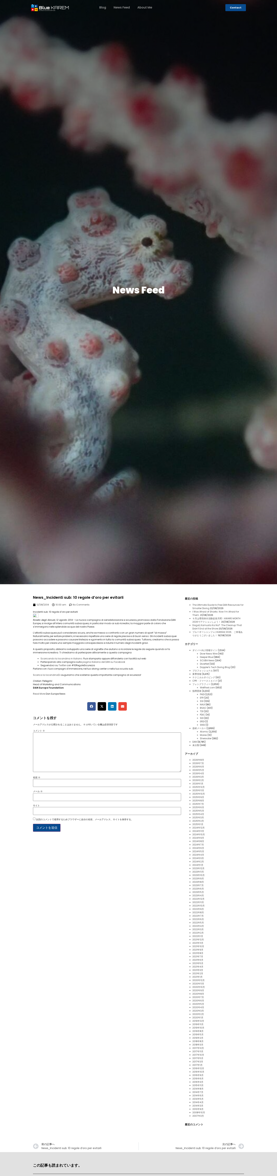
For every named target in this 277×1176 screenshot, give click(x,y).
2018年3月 (197, 1044)
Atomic (204, 731)
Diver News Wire (208, 653)
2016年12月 (198, 1068)
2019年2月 (197, 1037)
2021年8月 (197, 953)
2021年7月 (197, 956)
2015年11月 (198, 1085)
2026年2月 (198, 780)
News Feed (122, 7)
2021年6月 (197, 959)
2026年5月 (198, 770)
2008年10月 (198, 1112)
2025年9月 (198, 797)
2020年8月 (198, 993)
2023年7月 (198, 885)
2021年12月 (198, 939)
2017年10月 (198, 1054)
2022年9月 (198, 909)
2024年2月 (198, 861)
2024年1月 (197, 865)
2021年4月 (197, 966)
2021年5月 (197, 963)
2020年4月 (198, 1007)
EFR (202, 697)
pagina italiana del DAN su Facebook (103, 662)
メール (38, 791)
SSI (202, 701)
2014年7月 (197, 1092)
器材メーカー (199, 728)
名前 (36, 777)
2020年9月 (198, 990)
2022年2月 (198, 932)
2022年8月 (198, 912)
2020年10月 (198, 987)
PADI (202, 694)
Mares (203, 735)
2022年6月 (198, 919)
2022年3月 (198, 929)
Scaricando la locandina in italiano (61, 658)
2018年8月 (198, 1041)
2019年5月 (198, 1034)
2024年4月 (198, 854)
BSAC (203, 707)
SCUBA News (207, 660)
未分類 (195, 745)
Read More (39, 693)
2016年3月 (197, 1082)
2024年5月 (198, 851)
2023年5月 (198, 892)
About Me (144, 7)
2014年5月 (198, 1098)
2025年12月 (198, 787)
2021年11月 (197, 943)
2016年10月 (198, 1071)
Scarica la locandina (45, 675)
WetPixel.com (207, 687)
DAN (194, 741)
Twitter (62, 665)
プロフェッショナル (202, 670)
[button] (91, 706)
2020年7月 (198, 997)
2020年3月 (198, 1010)
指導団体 (196, 691)
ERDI (202, 721)
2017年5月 (197, 1058)
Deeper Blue (206, 657)
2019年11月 (198, 1024)
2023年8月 (198, 882)
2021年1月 (197, 976)
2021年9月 (197, 949)
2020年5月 (198, 1004)
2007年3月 (198, 1115)
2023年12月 (198, 868)
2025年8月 (198, 800)
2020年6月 (198, 1000)
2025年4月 (198, 814)
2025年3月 (198, 817)
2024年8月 (198, 841)
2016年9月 (198, 1075)
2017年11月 (197, 1051)
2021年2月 (197, 973)
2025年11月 (198, 790)
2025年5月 (198, 810)
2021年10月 (198, 946)
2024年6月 (198, 848)
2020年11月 (198, 983)
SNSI (202, 724)
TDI (201, 711)
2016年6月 (198, 1078)
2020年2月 (198, 1014)
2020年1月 (197, 1017)
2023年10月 (198, 875)
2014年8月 (198, 1088)
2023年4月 (198, 895)
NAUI (202, 704)
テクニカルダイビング (203, 677)
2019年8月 (198, 1031)
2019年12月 (198, 1021)
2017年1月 (197, 1065)
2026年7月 (198, 763)
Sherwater (205, 738)
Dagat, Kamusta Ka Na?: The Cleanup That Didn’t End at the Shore (217, 627)
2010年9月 (198, 1109)
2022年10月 (198, 905)
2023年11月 (198, 871)
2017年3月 (197, 1061)
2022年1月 (197, 936)
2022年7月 (198, 915)
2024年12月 (198, 827)
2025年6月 (198, 807)
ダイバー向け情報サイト (204, 650)
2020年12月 (198, 980)
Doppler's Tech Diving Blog (215, 667)
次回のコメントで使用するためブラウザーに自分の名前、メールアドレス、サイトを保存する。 (84, 819)
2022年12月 (198, 898)
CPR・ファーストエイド (204, 680)
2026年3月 (198, 776)
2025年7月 (198, 804)
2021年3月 (197, 970)
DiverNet (204, 663)
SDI (202, 718)
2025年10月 (198, 793)
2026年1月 (197, 783)
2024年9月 (198, 837)
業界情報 (196, 674)
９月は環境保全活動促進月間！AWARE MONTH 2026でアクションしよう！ (216, 620)
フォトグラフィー (201, 684)
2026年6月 (198, 766)
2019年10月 (198, 1027)
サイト (36, 805)
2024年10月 (198, 834)
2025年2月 (198, 820)
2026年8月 (198, 759)
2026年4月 (198, 773)
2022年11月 (198, 902)
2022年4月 (198, 926)
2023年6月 (198, 888)
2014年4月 (198, 1102)
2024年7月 (198, 844)
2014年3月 (197, 1105)
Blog (102, 7)
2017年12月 (198, 1048)
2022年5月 (198, 922)
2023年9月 (198, 878)
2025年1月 (197, 824)
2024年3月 (198, 858)
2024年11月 (198, 831)
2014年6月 (198, 1095)
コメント (39, 731)
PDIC (202, 714)
